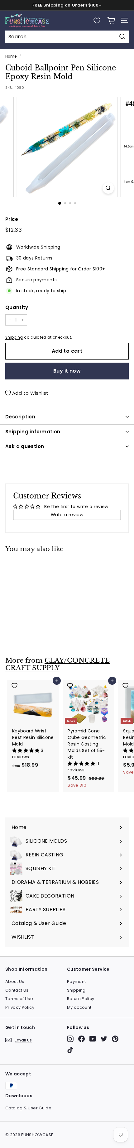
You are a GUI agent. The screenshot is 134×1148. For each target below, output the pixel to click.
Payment (76, 981)
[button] (26, 750)
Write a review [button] (67, 515)
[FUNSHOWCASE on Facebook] (81, 1039)
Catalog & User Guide (28, 1108)
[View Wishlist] (97, 20)
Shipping (14, 337)
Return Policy (80, 999)
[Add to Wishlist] (33, 566)
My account (79, 1007)
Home (11, 56)
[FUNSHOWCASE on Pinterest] (115, 1039)
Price (11, 219)
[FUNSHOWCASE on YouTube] (92, 1039)
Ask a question (24, 446)
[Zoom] (108, 188)
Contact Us (17, 990)
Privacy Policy (19, 1007)
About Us (14, 981)
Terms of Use (19, 999)
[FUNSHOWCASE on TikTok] (70, 1050)
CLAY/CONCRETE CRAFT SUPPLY (57, 664)
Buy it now (67, 370)
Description (20, 416)
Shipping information (32, 431)
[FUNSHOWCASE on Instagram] (70, 1039)
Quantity (16, 307)
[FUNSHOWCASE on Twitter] (104, 1039)
